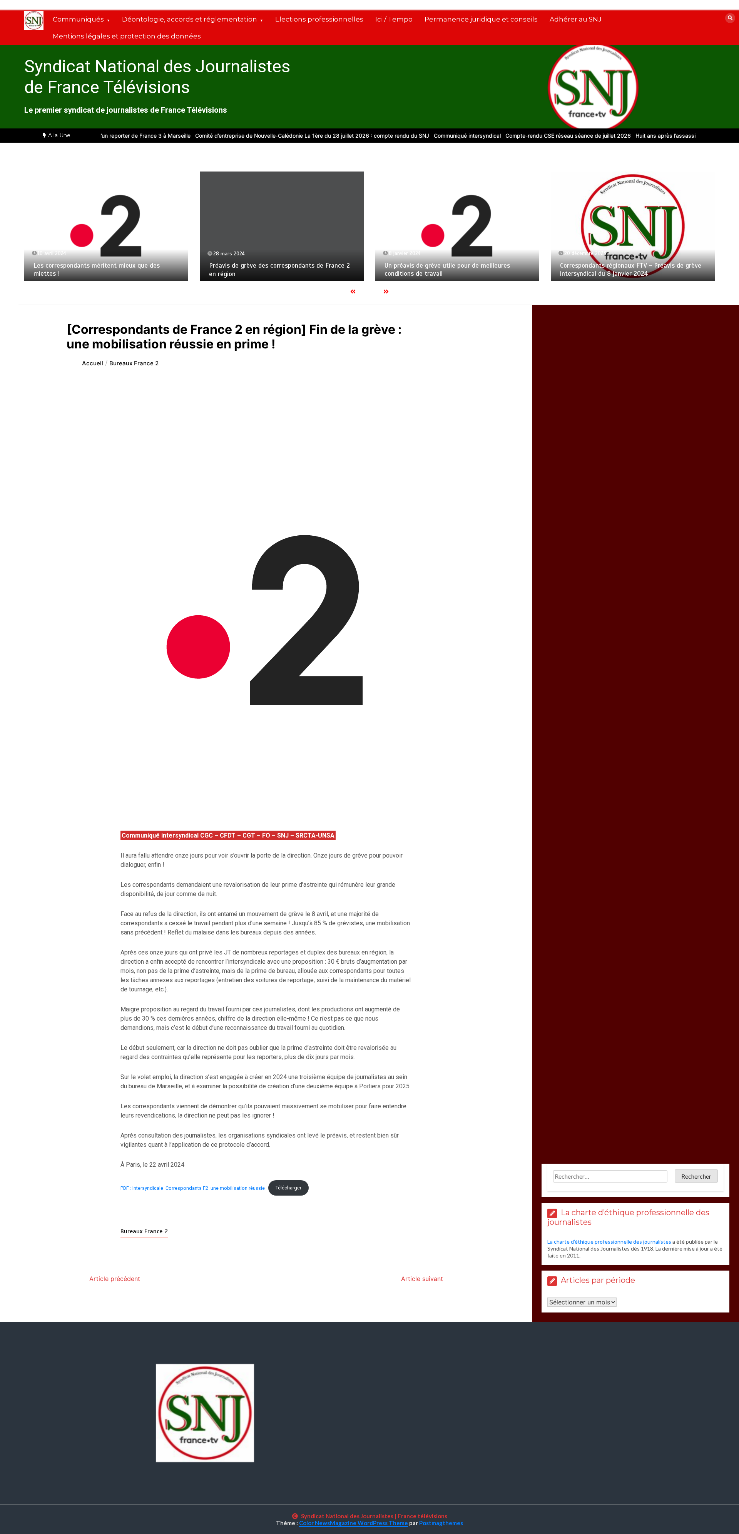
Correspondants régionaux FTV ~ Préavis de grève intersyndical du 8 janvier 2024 (630, 269)
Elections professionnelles (319, 19)
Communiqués (78, 19)
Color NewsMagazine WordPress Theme (353, 1522)
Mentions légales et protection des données (127, 36)
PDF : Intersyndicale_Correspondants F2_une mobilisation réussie (192, 1188)
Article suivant (422, 1278)
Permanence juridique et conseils (481, 19)
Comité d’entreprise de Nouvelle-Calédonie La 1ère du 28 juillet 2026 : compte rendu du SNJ (278, 135)
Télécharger (288, 1188)
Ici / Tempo (394, 19)
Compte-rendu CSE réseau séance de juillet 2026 (534, 135)
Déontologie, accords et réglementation (189, 19)
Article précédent (114, 1278)
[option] (278, 136)
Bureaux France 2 (144, 1231)
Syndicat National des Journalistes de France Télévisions (157, 76)
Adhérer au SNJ (576, 19)
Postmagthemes (441, 1522)
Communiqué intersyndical (433, 135)
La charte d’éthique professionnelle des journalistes (609, 1241)
